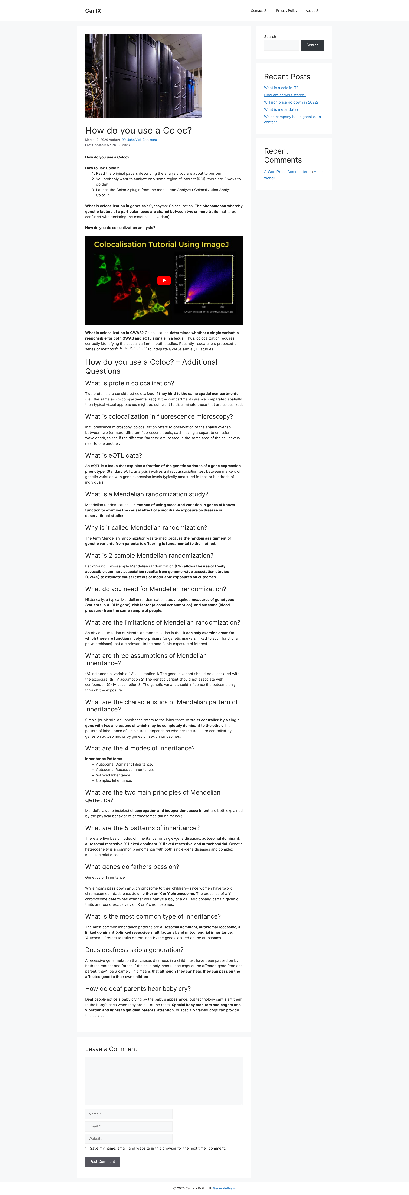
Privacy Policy (286, 11)
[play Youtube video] (164, 280)
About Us (313, 11)
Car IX (93, 10)
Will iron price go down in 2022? (291, 102)
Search (270, 37)
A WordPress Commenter (285, 172)
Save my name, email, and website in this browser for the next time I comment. (158, 1148)
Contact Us (259, 11)
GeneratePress (224, 1188)
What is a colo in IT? (281, 88)
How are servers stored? (285, 95)
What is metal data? (281, 109)
